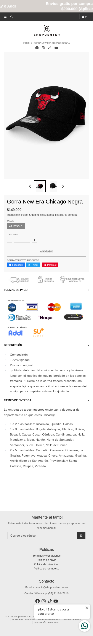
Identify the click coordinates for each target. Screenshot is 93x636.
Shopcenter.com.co (24, 616)
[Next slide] (63, 186)
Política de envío (72, 619)
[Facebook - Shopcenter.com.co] (36, 47)
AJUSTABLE (15, 226)
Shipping (34, 214)
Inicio (26, 43)
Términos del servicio (49, 619)
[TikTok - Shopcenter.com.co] (49, 47)
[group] (40, 186)
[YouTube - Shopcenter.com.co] (56, 47)
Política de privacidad (23, 619)
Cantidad (12, 234)
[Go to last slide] (30, 186)
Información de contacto (46, 622)
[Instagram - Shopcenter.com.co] (43, 47)
